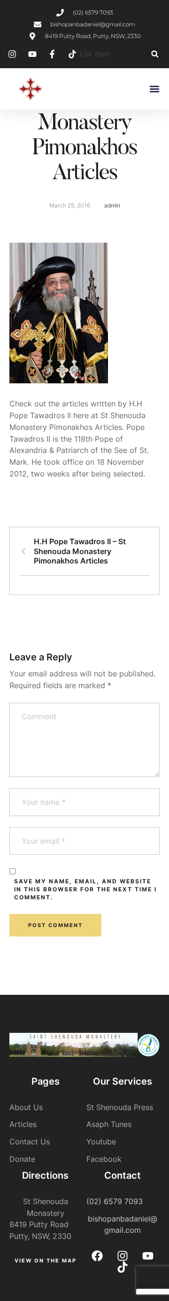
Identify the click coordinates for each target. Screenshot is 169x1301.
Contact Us (29, 1141)
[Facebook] (97, 1255)
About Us (26, 1107)
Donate (22, 1159)
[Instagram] (122, 1255)
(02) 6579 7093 (114, 1201)
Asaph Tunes (108, 1124)
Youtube (101, 1141)
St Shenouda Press (119, 1107)
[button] (154, 54)
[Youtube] (148, 1255)
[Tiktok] (122, 1267)
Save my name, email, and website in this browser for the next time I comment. (85, 889)
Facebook (104, 1159)
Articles (23, 1124)
